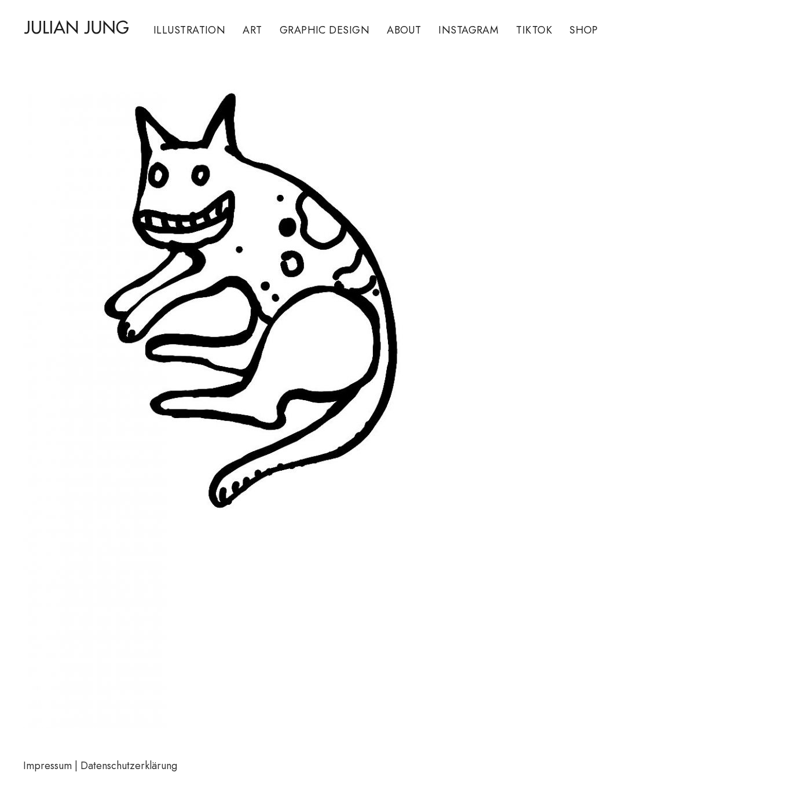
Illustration (189, 30)
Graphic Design (324, 30)
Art (252, 30)
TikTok (534, 30)
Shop (583, 30)
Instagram (468, 30)
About (404, 30)
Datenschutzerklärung (128, 765)
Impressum (47, 765)
